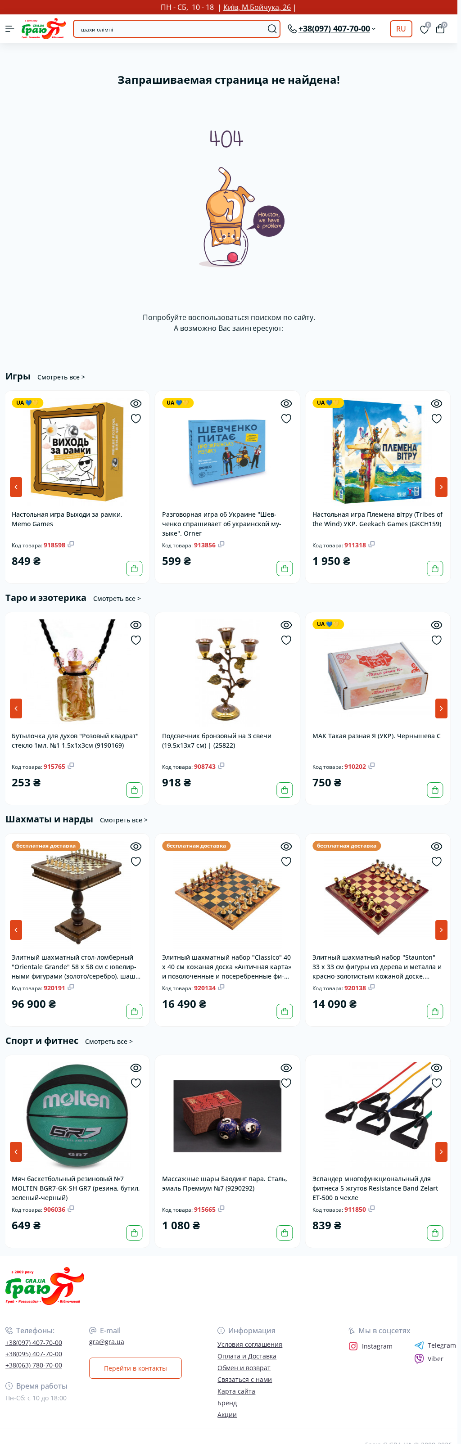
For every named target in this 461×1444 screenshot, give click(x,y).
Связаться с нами (244, 1379)
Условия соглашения (249, 1344)
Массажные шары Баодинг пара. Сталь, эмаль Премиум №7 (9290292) (226, 1183)
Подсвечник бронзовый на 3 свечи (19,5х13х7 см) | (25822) (218, 740)
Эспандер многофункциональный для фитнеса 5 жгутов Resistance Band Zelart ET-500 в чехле (376, 1187)
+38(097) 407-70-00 (33, 1342)
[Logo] (44, 28)
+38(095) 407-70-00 (33, 1353)
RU (401, 29)
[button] (441, 487)
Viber (435, 1358)
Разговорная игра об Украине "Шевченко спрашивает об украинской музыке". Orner (223, 523)
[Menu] (9, 29)
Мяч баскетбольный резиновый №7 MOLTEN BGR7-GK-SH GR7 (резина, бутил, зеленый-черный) (77, 1187)
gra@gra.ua (106, 1341)
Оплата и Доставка (246, 1356)
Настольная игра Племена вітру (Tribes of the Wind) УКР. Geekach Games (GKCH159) (379, 519)
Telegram (442, 1345)
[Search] (272, 28)
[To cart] (135, 568)
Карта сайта (236, 1391)
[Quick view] (137, 403)
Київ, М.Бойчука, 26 (257, 7)
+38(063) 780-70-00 (33, 1365)
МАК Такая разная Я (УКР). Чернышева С (378, 735)
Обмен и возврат (244, 1367)
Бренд (227, 1403)
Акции (227, 1414)
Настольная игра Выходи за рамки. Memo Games (68, 519)
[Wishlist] (137, 419)
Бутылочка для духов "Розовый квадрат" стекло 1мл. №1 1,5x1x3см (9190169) (76, 740)
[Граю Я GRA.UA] (76, 1286)
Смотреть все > (61, 377)
